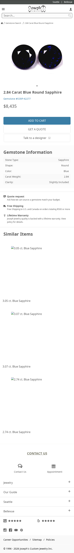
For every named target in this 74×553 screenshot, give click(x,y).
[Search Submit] (69, 15)
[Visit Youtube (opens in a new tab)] (16, 530)
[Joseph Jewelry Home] (2, 23)
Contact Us (37, 453)
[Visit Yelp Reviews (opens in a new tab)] (54, 520)
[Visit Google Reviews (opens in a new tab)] (20, 520)
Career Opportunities (15, 539)
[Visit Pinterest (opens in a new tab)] (22, 530)
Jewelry (8, 483)
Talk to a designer (34, 138)
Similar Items (18, 234)
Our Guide (10, 492)
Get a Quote (37, 129)
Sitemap (37, 539)
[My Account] (70, 9)
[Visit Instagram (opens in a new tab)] (5, 530)
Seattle (7, 502)
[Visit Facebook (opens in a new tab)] (11, 530)
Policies (50, 539)
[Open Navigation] (3, 9)
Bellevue (8, 511)
